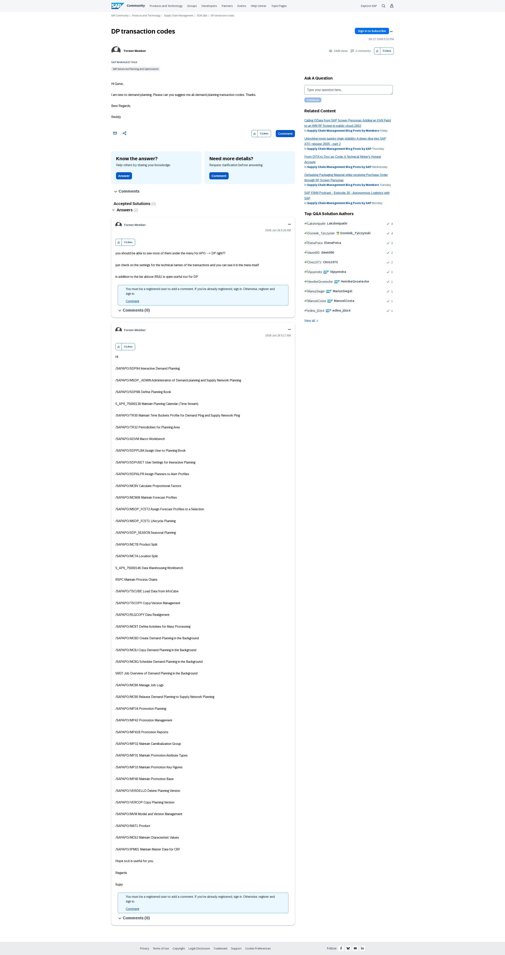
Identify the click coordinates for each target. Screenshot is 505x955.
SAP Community (120, 15)
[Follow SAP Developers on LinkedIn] (362, 948)
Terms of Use (161, 948)
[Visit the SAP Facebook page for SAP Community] (341, 948)
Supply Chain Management (178, 15)
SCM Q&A (202, 15)
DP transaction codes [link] (222, 15)
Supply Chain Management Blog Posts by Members (343, 130)
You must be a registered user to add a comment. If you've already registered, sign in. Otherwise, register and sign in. (200, 291)
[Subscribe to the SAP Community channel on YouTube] (355, 948)
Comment (285, 133)
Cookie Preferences (258, 948)
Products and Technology (166, 5)
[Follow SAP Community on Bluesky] (348, 948)
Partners (227, 5)
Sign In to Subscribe (372, 31)
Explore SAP (369, 5)
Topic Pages (279, 5)
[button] (377, 51)
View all (309, 320)
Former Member (135, 50)
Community (136, 5)
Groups (192, 5)
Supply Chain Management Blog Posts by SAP (339, 148)
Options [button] (391, 31)
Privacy (144, 948)
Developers (209, 5)
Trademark (220, 948)
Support (236, 948)
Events (242, 5)
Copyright (179, 948)
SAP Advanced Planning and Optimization (136, 69)
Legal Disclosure (199, 948)
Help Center (259, 5)
